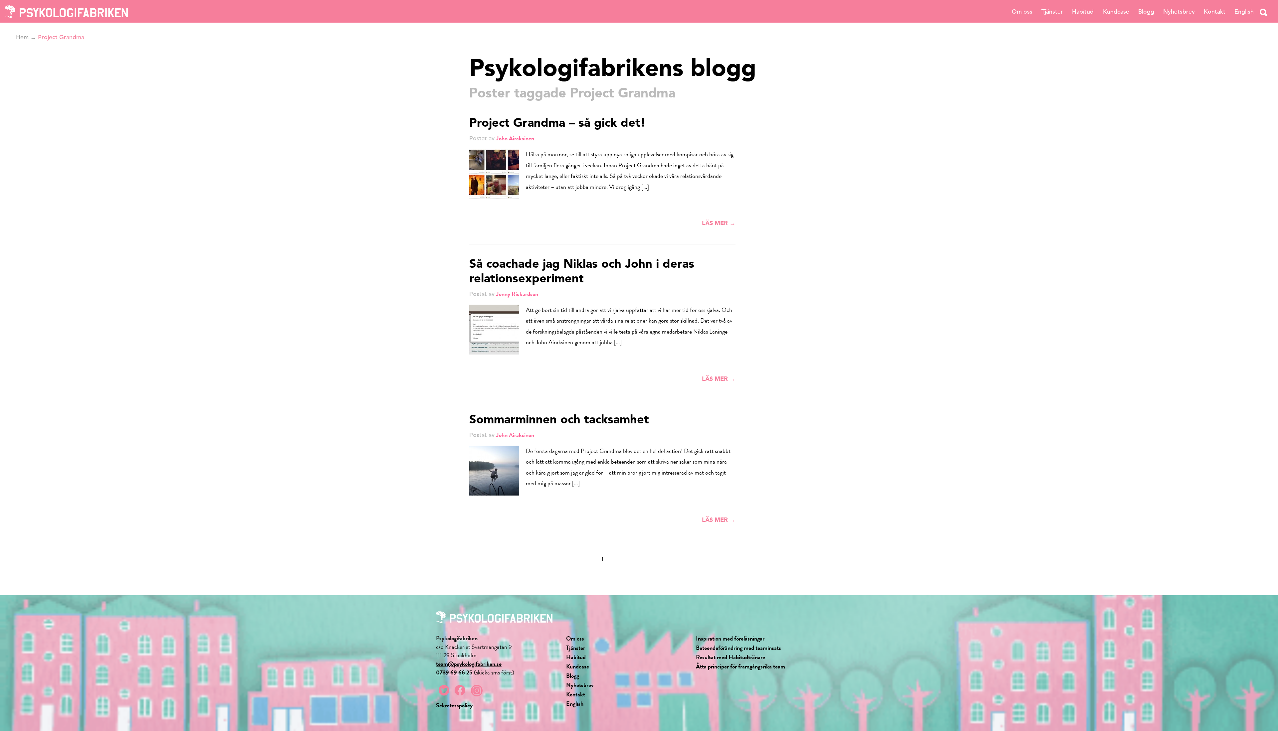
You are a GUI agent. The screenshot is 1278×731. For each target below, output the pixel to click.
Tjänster (1052, 11)
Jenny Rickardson (517, 293)
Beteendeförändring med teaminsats (738, 647)
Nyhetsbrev (1179, 11)
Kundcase (1116, 11)
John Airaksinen (515, 138)
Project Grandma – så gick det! (557, 124)
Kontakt (1214, 11)
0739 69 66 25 (454, 672)
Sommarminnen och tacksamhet (559, 420)
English (1244, 11)
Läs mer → (719, 223)
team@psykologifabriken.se (469, 663)
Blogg (1146, 11)
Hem (22, 37)
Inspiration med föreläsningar (730, 638)
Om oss (1022, 11)
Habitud (1083, 11)
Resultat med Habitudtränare (730, 657)
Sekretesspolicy (454, 705)
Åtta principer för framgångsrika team (740, 666)
